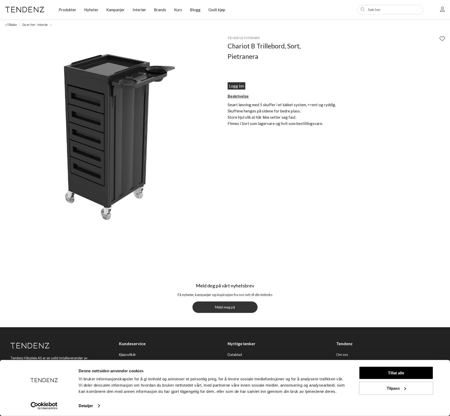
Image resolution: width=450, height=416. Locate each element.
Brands (160, 9)
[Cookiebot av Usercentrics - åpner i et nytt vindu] (44, 406)
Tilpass (393, 388)
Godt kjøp (216, 9)
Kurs (178, 9)
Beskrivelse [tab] (238, 96)
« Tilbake (11, 24)
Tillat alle (396, 373)
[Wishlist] (442, 38)
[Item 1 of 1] (115, 132)
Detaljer (86, 406)
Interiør (139, 9)
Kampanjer (115, 9)
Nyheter (91, 9)
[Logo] (28, 9)
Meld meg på (225, 307)
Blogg (195, 9)
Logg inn (236, 86)
